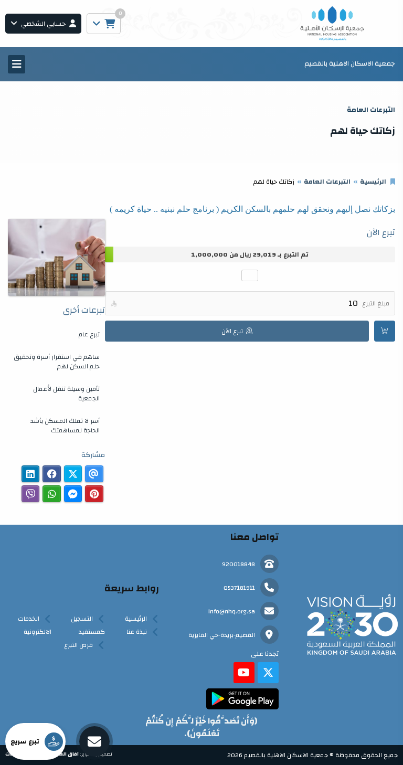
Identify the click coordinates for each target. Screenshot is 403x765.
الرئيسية (373, 181)
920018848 (238, 564)
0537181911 (239, 587)
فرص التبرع (78, 645)
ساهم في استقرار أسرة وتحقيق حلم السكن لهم (57, 361)
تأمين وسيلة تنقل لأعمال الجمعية (66, 393)
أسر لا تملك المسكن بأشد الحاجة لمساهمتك (65, 425)
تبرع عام (89, 334)
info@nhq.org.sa (231, 611)
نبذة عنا (136, 632)
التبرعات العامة (327, 181)
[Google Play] (242, 698)
